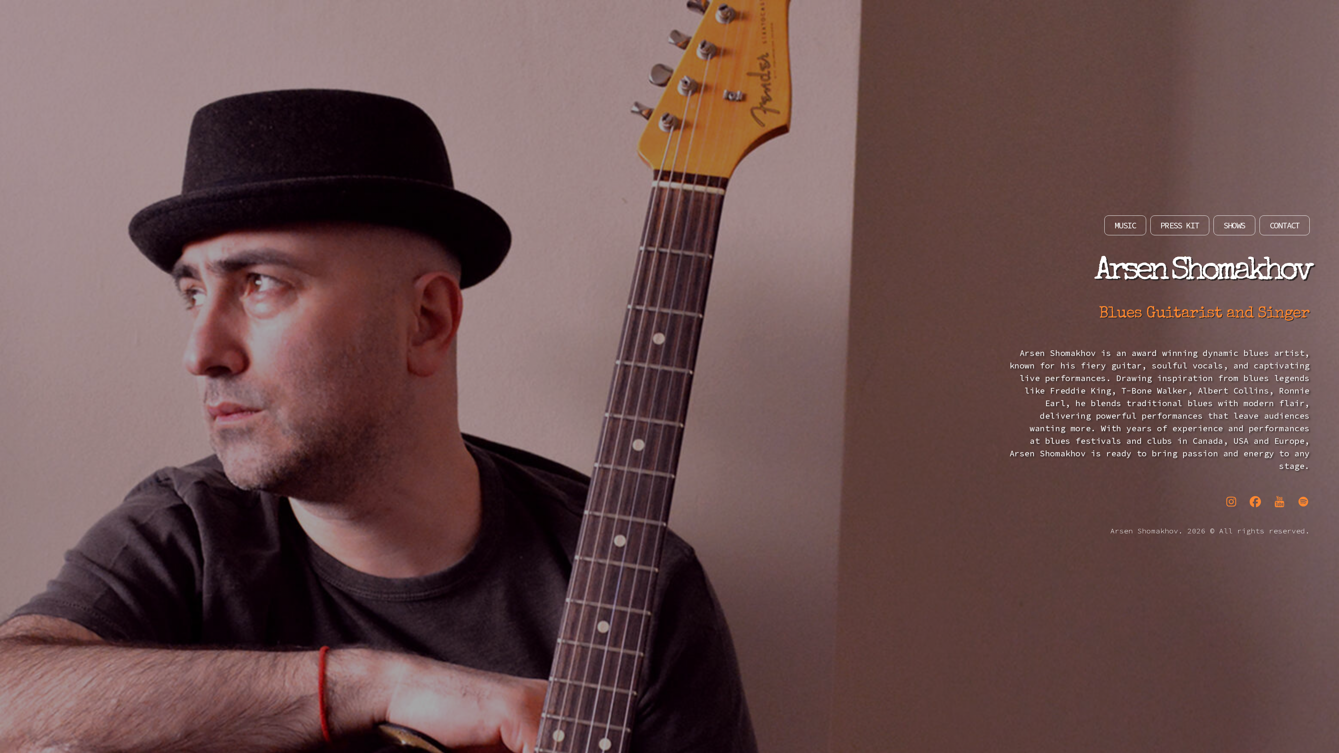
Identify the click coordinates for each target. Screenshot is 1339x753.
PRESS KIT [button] (1179, 225)
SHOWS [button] (1234, 225)
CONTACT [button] (1284, 225)
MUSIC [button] (1125, 225)
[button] (1231, 501)
